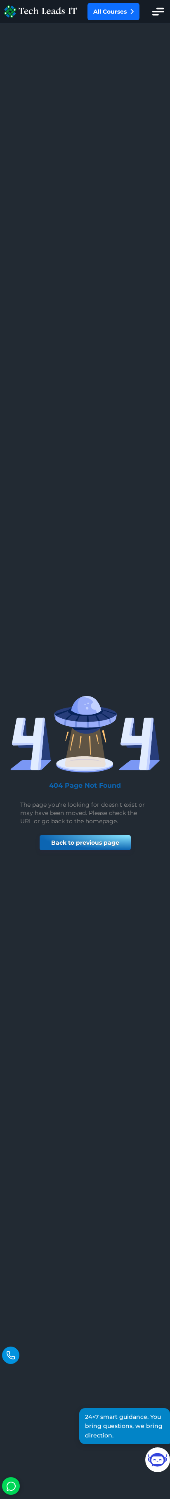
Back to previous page (85, 842)
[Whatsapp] (11, 1486)
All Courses (110, 11)
